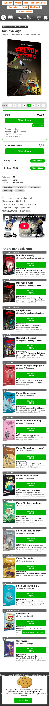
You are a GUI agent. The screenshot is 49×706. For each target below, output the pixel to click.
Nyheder (8, 3)
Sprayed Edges (24, 11)
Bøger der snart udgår (34, 3)
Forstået (23, 700)
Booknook (35, 7)
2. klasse (19, 191)
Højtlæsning (34, 187)
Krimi (24, 7)
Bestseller (13, 7)
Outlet (18, 3)
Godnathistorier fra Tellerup (15, 187)
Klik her (5, 693)
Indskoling (8, 191)
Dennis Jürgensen (31, 35)
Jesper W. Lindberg (11, 35)
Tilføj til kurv (24, 120)
